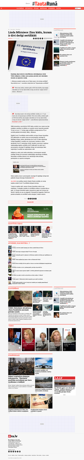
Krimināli (51, 8)
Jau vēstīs (13, 181)
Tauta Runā (12, 29)
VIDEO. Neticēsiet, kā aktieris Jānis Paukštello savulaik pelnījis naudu (19, 310)
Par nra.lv (9, 455)
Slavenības (20, 8)
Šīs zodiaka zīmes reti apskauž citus (66, 55)
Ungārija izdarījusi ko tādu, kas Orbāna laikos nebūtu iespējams (32, 170)
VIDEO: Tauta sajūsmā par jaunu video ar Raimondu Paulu (26, 259)
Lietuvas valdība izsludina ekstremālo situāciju (43, 390)
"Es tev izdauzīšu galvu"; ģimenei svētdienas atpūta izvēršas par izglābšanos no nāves (32, 255)
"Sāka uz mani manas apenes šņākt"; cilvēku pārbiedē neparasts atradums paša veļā (31, 271)
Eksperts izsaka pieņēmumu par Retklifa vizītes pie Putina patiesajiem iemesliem (67, 63)
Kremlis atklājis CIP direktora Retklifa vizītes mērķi (43, 371)
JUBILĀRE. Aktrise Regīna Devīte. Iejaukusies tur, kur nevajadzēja (47, 235)
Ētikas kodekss (39, 455)
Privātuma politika (21, 455)
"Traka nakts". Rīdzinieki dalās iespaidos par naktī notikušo (27, 279)
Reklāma (13, 455)
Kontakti (47, 455)
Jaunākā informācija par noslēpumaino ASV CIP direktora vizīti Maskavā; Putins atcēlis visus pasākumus (67, 42)
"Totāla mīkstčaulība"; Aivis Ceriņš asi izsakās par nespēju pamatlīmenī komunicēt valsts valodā (30, 283)
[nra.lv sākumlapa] (28, 3)
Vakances (43, 455)
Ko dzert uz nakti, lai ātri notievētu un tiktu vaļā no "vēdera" (27, 275)
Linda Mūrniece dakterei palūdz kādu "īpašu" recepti (24, 235)
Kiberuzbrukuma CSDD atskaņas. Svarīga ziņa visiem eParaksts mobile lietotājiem (66, 35)
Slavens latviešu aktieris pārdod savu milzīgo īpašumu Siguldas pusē (37, 314)
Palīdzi (58, 8)
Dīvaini (36, 8)
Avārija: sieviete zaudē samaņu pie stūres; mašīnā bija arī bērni (27, 247)
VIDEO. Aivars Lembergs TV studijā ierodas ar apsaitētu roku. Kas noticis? (37, 300)
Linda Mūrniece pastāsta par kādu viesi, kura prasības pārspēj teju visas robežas (13, 236)
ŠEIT (33, 178)
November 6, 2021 (17, 122)
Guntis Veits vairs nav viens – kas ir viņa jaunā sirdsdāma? (47, 299)
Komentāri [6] (30, 202)
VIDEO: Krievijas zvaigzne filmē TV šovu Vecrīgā (24, 251)
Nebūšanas (43, 8)
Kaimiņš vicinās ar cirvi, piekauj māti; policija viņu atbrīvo (27, 267)
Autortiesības (34, 455)
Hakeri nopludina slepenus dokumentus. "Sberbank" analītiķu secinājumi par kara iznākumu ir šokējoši (20, 379)
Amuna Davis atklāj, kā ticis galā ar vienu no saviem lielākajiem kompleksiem (32, 263)
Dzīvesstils (28, 8)
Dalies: (25, 198)
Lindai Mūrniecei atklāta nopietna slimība (35, 235)
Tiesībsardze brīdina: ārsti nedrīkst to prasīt (39, 410)
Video (11, 326)
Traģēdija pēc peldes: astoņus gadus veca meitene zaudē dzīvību (68, 49)
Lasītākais (58, 30)
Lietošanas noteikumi (27, 455)
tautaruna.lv (10, 38)
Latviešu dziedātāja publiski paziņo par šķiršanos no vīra (47, 314)
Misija (16, 455)
